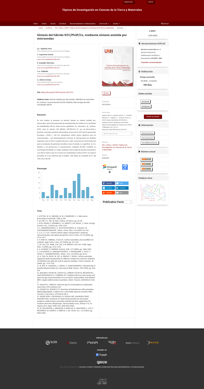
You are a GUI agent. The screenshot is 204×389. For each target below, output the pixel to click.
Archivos (62, 23)
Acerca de (103, 23)
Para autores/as (147, 138)
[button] (108, 183)
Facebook (145, 101)
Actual (52, 23)
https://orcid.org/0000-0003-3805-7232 (48, 68)
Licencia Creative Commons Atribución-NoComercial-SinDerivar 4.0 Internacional (111, 367)
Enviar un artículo (152, 117)
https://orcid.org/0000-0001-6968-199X (48, 59)
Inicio (36, 23)
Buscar (166, 23)
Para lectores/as (147, 133)
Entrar (150, 2)
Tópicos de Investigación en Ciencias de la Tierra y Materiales (102, 9)
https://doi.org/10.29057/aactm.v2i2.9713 (57, 92)
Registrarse (128, 2)
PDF (107, 93)
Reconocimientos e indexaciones (83, 23)
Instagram (146, 106)
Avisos (44, 23)
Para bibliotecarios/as (149, 143)
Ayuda (116, 23)
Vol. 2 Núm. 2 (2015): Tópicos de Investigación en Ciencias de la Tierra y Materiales (84, 28)
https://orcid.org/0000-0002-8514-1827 (48, 84)
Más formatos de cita (110, 134)
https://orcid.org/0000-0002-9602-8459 (48, 76)
